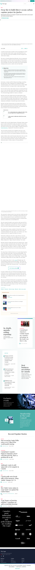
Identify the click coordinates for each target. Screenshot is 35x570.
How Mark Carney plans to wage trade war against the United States (10, 489)
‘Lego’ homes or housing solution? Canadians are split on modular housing (9, 502)
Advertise (23, 561)
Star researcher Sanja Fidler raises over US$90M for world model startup (10, 442)
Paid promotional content (14, 313)
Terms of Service (13, 561)
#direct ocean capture (22, 289)
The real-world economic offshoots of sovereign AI (15, 301)
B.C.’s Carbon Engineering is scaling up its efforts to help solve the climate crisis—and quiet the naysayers (17, 112)
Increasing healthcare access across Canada (14, 307)
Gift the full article (14, 268)
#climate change (11, 289)
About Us (12, 559)
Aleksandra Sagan (5, 17)
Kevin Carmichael (5, 459)
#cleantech (6, 289)
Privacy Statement (13, 562)
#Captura (2, 289)
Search (31, 3)
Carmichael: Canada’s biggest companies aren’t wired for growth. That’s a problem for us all (9, 454)
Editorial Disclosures (3, 562)
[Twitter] (1, 556)
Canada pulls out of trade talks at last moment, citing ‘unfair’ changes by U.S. (10, 478)
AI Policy (2, 561)
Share (25, 48)
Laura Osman (5, 482)
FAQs (22, 562)
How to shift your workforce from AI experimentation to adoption (15, 296)
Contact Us (23, 559)
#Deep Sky (16, 289)
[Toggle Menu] (33, 3)
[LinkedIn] (3, 556)
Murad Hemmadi (5, 470)
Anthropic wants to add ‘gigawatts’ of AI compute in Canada (10, 467)
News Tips (2, 559)
